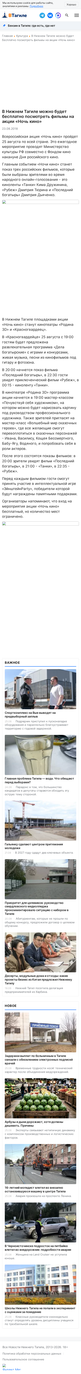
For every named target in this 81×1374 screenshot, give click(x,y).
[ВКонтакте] (50, 15)
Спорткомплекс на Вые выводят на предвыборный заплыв (30, 714)
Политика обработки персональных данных (31, 1353)
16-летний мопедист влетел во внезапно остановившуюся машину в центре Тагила (35, 1189)
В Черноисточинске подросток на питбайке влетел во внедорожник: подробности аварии (38, 1247)
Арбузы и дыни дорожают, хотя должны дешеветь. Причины (34, 1123)
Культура (22, 35)
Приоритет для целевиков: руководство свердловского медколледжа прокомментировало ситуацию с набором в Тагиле (37, 908)
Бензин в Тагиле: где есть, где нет (31, 25)
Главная (7, 35)
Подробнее (36, 6)
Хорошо (71, 4)
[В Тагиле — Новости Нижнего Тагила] (18, 15)
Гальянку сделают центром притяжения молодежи (34, 846)
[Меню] (76, 15)
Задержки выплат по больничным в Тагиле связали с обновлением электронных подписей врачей (39, 1059)
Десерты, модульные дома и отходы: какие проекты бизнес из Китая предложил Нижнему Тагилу (38, 979)
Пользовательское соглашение (23, 1359)
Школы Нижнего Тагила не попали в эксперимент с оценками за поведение (40, 1310)
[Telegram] (42, 15)
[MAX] (58, 15)
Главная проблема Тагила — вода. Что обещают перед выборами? (39, 780)
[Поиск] (67, 15)
